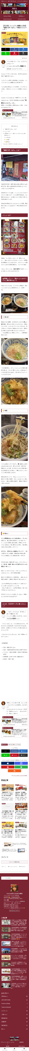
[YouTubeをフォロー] (7, 767)
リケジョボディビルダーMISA (14, 893)
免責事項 (21, 1042)
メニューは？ (7, 131)
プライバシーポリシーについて (7, 1043)
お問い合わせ (21, 1046)
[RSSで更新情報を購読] (14, 770)
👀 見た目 (8, 137)
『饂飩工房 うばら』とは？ (10, 129)
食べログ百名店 (17, 744)
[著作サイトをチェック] (7, 763)
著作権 (7, 1046)
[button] (23, 53)
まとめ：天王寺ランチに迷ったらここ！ (13, 144)
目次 (12, 126)
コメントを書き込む (14, 862)
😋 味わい (8, 141)
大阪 (11, 744)
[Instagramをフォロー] (21, 763)
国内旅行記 (5, 744)
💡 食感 (7, 139)
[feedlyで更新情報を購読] (21, 767)
